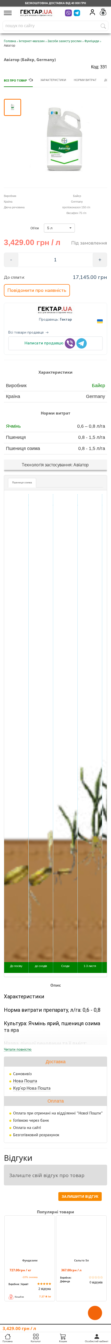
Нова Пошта (25, 1081)
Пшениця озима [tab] (22, 482)
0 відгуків (96, 1282)
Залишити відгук (80, 1196)
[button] (59, 228)
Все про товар (15, 80)
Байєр (98, 385)
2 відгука (44, 1289)
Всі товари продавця (26, 332)
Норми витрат (85, 80)
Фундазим (29, 1260)
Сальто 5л (81, 1260)
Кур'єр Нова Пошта (32, 1088)
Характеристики (53, 80)
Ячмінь (13, 426)
